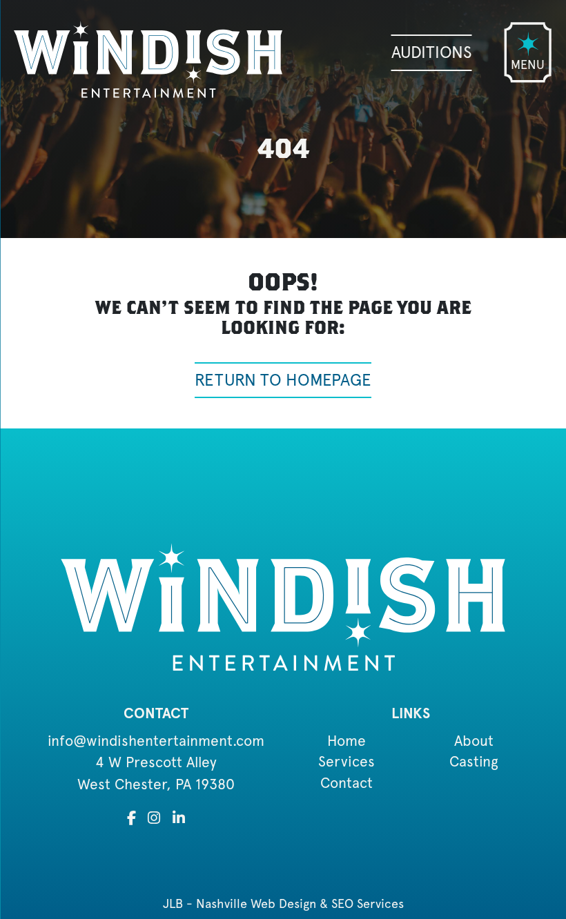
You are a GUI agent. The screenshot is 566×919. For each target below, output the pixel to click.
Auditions (431, 52)
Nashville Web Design (256, 903)
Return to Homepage (283, 380)
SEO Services (367, 903)
